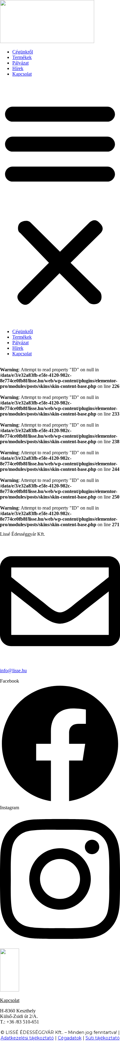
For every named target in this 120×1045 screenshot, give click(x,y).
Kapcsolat (22, 74)
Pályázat (20, 62)
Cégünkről (22, 51)
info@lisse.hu (13, 670)
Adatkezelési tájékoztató (27, 1038)
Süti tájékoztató (103, 1038)
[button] (60, 203)
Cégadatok (70, 1038)
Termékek (22, 57)
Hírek (17, 68)
